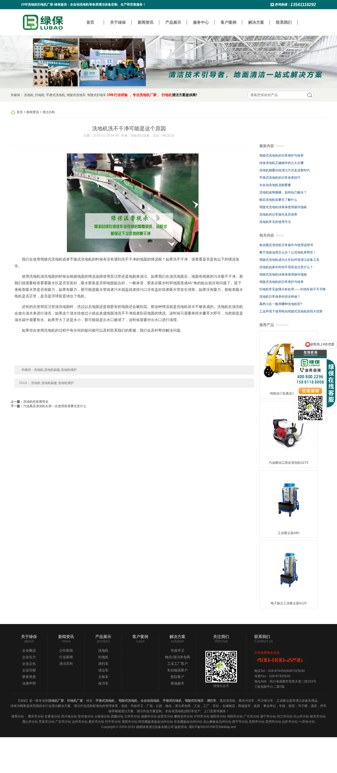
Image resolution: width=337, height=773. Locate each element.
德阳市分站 (218, 716)
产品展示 (173, 22)
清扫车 (103, 664)
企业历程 (29, 670)
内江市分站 (285, 716)
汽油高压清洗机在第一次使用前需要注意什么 (54, 406)
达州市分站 (80, 722)
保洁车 (103, 683)
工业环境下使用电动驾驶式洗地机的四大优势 (291, 311)
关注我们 (221, 636)
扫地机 (39, 95)
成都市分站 (149, 716)
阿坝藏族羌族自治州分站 (155, 722)
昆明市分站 (273, 722)
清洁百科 (48, 112)
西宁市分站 (240, 722)
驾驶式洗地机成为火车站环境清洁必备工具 (289, 260)
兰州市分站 (132, 716)
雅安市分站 (96, 722)
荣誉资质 (29, 677)
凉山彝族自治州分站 (217, 722)
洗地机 (28, 95)
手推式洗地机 (55, 95)
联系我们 (284, 22)
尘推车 (103, 677)
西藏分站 (117, 716)
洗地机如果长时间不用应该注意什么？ (286, 267)
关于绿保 (118, 22)
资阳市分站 (129, 722)
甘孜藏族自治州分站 (188, 722)
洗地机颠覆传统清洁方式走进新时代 (284, 170)
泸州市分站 (202, 716)
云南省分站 (102, 716)
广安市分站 (63, 722)
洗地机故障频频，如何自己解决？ (283, 192)
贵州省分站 (85, 716)
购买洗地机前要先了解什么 (278, 200)
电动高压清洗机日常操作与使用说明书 (286, 245)
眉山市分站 (30, 722)
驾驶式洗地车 (76, 95)
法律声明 (29, 683)
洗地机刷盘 (49, 383)
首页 (90, 22)
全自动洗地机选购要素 (275, 185)
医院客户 (177, 677)
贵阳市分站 (257, 722)
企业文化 (29, 664)
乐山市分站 (301, 716)
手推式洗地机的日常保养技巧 (279, 177)
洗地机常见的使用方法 (275, 222)
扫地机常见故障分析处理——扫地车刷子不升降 (292, 289)
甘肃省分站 (52, 716)
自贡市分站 (165, 716)
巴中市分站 (113, 722)
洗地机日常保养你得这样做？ (279, 296)
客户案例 (228, 22)
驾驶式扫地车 (96, 95)
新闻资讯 (145, 22)
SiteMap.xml (227, 727)
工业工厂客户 (177, 664)
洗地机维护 (66, 383)
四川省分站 (69, 716)
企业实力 (29, 657)
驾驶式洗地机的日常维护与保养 (281, 155)
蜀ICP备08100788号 (203, 727)
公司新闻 (66, 650)
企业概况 (29, 650)
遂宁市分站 (268, 716)
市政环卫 (177, 650)
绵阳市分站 (235, 716)
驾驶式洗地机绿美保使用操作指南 (283, 207)
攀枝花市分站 (183, 716)
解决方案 (256, 22)
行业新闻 (66, 657)
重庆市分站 (36, 716)
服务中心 (201, 22)
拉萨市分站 (290, 722)
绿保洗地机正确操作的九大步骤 (281, 163)
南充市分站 (318, 716)
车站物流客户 (177, 670)
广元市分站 (251, 716)
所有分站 (308, 722)
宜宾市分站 (46, 722)
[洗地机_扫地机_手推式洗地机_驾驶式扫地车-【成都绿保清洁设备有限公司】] (43, 22)
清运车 (103, 670)
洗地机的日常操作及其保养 (278, 214)
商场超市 (177, 683)
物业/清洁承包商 (177, 657)
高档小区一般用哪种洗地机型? (280, 304)
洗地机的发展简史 (35, 401)
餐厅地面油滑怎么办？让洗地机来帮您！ (287, 252)
